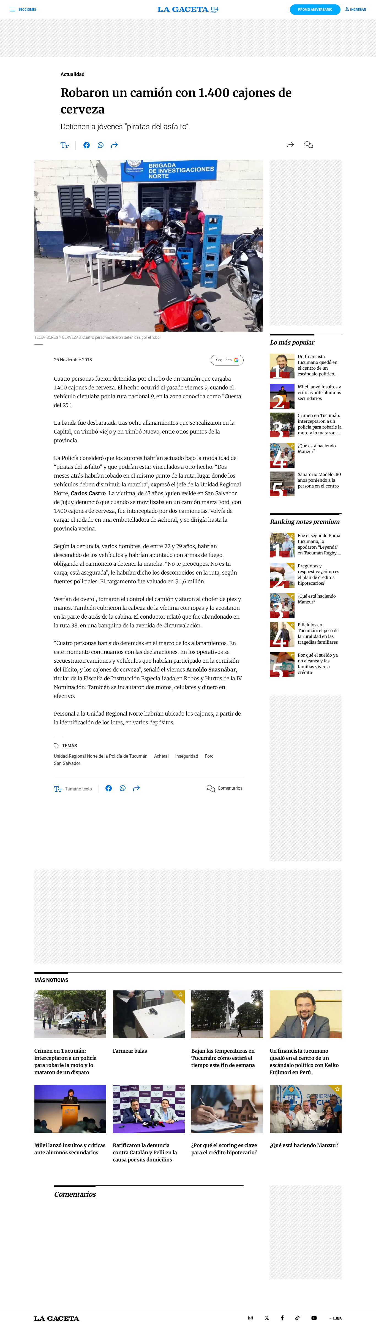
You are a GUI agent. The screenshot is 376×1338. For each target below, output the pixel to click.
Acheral (161, 756)
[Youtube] (314, 1318)
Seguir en (224, 360)
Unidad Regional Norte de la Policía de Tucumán (101, 756)
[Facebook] (282, 1318)
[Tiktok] (297, 1318)
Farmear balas (130, 1051)
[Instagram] (250, 1318)
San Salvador (67, 763)
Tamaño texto (78, 789)
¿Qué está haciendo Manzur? (304, 1145)
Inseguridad (186, 756)
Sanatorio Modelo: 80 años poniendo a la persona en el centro (319, 480)
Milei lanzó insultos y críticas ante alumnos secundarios (319, 392)
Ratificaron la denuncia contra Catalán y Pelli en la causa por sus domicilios (145, 1152)
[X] (266, 1318)
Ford (209, 756)
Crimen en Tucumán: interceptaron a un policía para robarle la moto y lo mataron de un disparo (320, 427)
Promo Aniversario (315, 10)
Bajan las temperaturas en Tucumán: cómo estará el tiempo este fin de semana (223, 1058)
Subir (337, 1319)
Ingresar (358, 10)
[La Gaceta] (188, 9)
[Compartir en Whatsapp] (100, 146)
